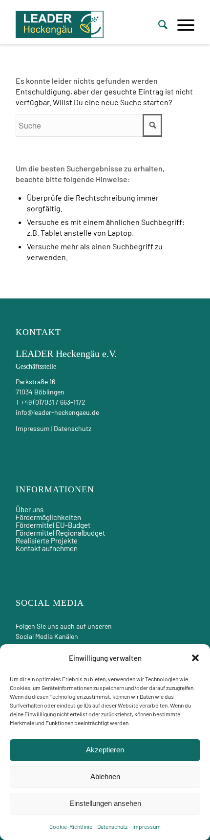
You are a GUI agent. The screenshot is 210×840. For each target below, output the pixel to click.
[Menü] (181, 24)
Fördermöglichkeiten (48, 517)
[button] (195, 658)
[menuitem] (158, 24)
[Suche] (158, 24)
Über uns (29, 509)
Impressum (146, 826)
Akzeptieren (105, 750)
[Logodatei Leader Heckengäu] (60, 24)
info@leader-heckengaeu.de (57, 412)
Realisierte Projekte (47, 540)
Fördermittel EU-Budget (53, 525)
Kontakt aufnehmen (47, 548)
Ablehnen (105, 776)
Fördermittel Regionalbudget (60, 532)
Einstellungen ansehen (105, 803)
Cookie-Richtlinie (70, 826)
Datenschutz (112, 826)
